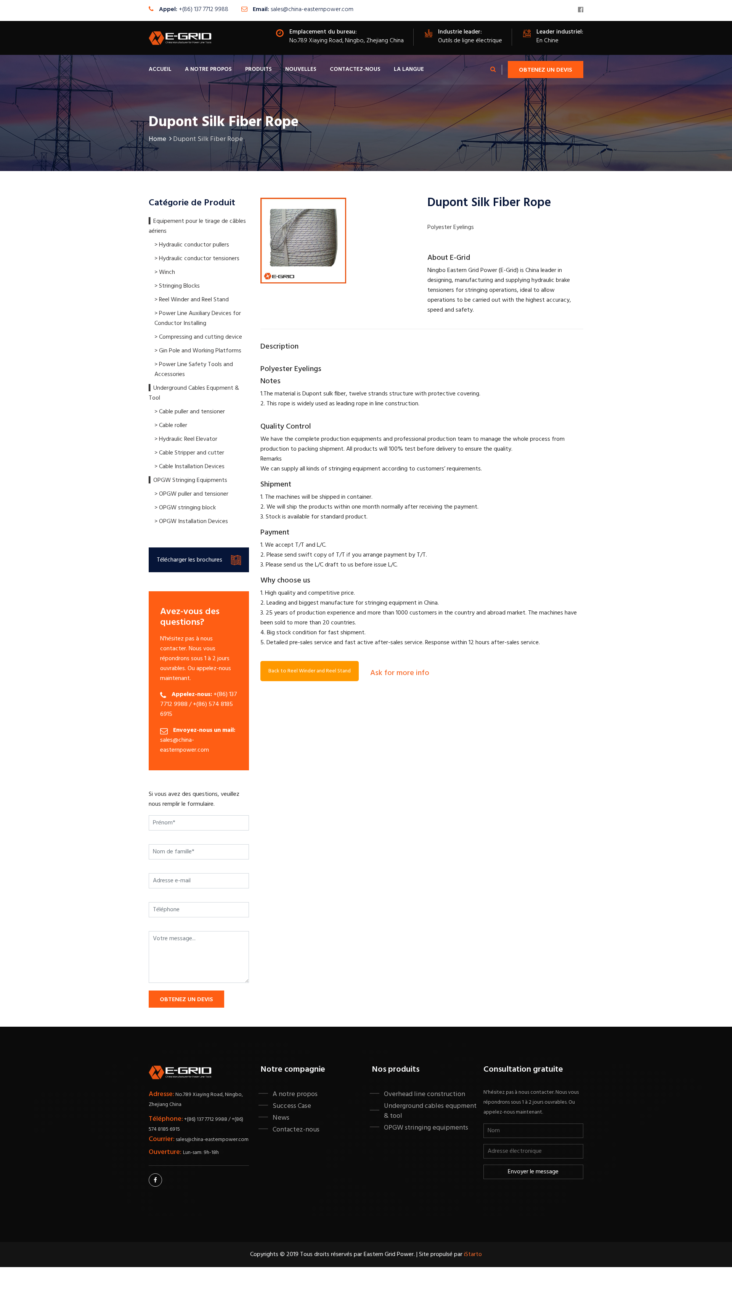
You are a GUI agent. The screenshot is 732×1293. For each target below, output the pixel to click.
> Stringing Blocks (177, 286)
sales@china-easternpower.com (312, 9)
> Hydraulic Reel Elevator (185, 439)
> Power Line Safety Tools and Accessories (193, 369)
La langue (409, 69)
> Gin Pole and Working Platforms (197, 351)
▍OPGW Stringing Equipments (188, 480)
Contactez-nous (355, 69)
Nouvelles (300, 69)
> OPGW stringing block (185, 508)
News (281, 1117)
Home (157, 139)
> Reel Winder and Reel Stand (191, 300)
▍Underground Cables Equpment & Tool (194, 393)
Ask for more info (399, 673)
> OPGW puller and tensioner (191, 494)
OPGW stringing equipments (426, 1127)
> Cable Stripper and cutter (189, 453)
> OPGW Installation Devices (191, 521)
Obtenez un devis (545, 70)
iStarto (473, 1254)
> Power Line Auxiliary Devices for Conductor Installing (197, 318)
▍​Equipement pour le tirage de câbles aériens (197, 226)
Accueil (160, 69)
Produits (258, 69)
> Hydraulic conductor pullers (191, 245)
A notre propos (208, 69)
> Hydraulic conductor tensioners (196, 259)
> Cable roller (170, 425)
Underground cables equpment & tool (430, 1111)
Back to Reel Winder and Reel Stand (309, 671)
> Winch (164, 272)
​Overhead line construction (424, 1094)
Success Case (292, 1106)
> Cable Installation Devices (189, 467)
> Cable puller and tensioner (189, 412)
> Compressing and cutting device (198, 337)
